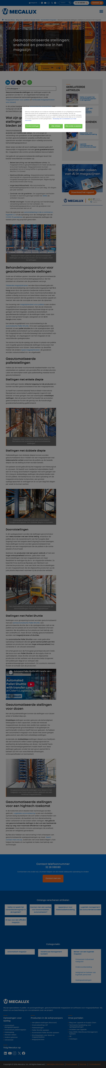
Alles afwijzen (55, 126)
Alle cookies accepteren (73, 126)
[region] (54, 119)
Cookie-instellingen (32, 126)
